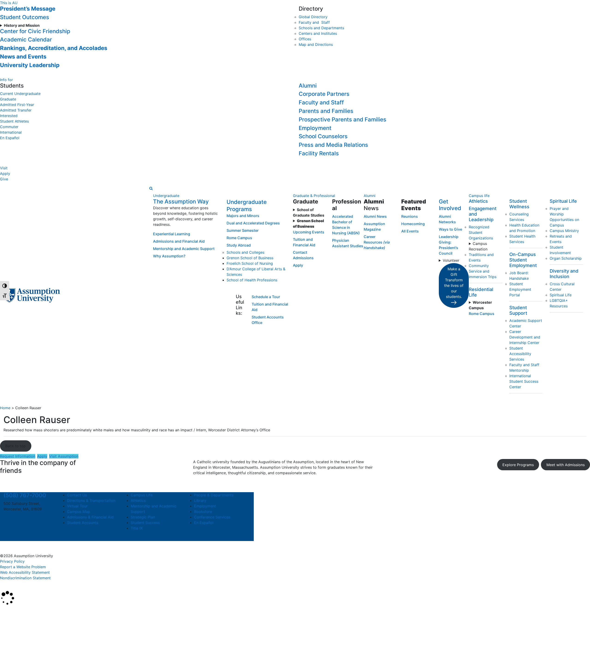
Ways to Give (450, 229)
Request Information (17, 456)
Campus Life (142, 495)
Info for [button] (6, 79)
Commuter (9, 126)
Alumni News (375, 216)
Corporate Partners (324, 94)
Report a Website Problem (23, 567)
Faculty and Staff (314, 22)
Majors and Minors (243, 215)
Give (4, 179)
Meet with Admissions (565, 464)
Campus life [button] (479, 195)
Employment (315, 128)
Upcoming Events (308, 232)
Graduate (8, 99)
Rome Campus (239, 237)
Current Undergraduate (20, 93)
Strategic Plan (143, 517)
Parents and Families (326, 111)
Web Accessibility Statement (25, 572)
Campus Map (78, 511)
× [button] (5, 612)
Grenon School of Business (250, 258)
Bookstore (203, 511)
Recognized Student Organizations (481, 232)
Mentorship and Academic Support (184, 248)
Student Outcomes (24, 17)
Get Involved (450, 205)
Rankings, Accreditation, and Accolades (53, 48)
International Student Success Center (523, 381)
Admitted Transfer (16, 110)
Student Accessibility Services (520, 354)
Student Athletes (14, 121)
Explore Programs (518, 464)
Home (5, 408)
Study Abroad (239, 245)
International (11, 132)
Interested (9, 115)
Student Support (518, 310)
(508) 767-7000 (24, 495)
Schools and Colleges (245, 252)
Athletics (478, 201)
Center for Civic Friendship (35, 31)
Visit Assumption (63, 456)
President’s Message (27, 8)
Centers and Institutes (318, 33)
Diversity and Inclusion (564, 273)
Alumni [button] (369, 195)
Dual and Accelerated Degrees (253, 223)
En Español (9, 137)
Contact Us (77, 495)
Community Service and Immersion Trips (482, 271)
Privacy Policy (12, 561)
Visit (4, 168)
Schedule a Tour (266, 296)
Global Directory (313, 17)
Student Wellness (519, 203)
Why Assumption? (169, 256)
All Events (410, 231)
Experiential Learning (171, 234)
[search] (151, 188)
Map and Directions (316, 44)
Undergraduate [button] (166, 195)
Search (10, 637)
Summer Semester (243, 230)
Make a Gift (453, 283)
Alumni (308, 85)
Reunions (409, 216)
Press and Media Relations (333, 144)
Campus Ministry (564, 230)
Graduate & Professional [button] (314, 195)
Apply (5, 173)
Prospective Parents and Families (342, 119)
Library (200, 500)
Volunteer (451, 260)
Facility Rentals (319, 153)
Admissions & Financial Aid (90, 517)
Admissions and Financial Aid (179, 241)
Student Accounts (82, 522)
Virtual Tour (77, 506)
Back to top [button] (15, 446)
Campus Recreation (478, 246)
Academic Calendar (26, 39)
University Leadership (29, 65)
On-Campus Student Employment (523, 260)
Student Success (145, 522)
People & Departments (213, 495)
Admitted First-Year (17, 104)
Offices (305, 39)
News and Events (23, 56)
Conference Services (212, 517)
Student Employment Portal (520, 289)
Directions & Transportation (91, 500)
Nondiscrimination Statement (25, 578)
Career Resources (377, 242)
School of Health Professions (252, 280)
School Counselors (323, 136)
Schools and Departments (321, 28)
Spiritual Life (563, 201)
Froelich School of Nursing (250, 263)
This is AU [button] (9, 2)
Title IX (137, 528)
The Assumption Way (181, 201)
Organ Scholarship (566, 258)
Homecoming (413, 223)
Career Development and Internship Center (524, 337)
